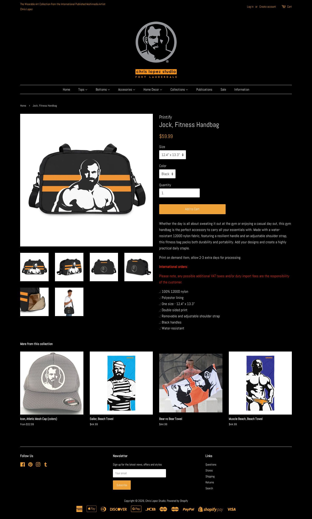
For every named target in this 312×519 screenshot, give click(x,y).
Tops (81, 89)
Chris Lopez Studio (155, 501)
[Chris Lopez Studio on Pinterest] (30, 465)
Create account (267, 6)
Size (162, 146)
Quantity (165, 185)
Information (241, 89)
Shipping (210, 476)
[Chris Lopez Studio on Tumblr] (45, 465)
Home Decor (151, 89)
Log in (250, 6)
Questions (210, 464)
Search (209, 488)
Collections (178, 89)
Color (162, 165)
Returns (209, 482)
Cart (289, 6)
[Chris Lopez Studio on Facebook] (22, 465)
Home (66, 89)
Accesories (125, 89)
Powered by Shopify (177, 501)
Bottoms (102, 89)
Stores (209, 470)
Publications (204, 89)
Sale (223, 89)
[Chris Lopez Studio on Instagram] (38, 465)
